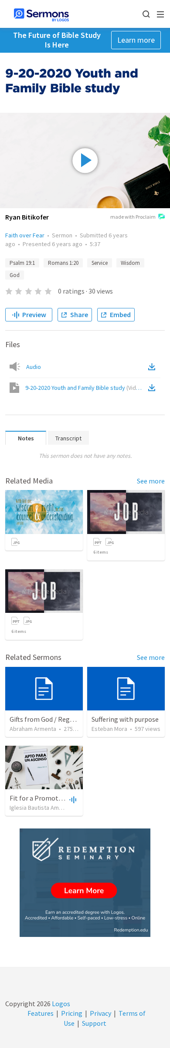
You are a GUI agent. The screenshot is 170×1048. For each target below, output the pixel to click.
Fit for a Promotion (39, 798)
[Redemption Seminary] (85, 882)
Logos (60, 1003)
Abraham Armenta (33, 729)
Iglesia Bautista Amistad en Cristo (53, 807)
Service (100, 263)
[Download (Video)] (153, 387)
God (15, 275)
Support (94, 1023)
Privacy (100, 1013)
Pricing (71, 1013)
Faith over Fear (24, 235)
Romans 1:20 (63, 263)
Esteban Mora (109, 729)
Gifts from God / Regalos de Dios (57, 719)
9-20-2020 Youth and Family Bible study (85, 388)
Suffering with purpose (125, 719)
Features (40, 1013)
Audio (33, 367)
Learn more (136, 40)
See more (151, 481)
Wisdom (130, 263)
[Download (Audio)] (153, 366)
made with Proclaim (133, 216)
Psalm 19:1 (22, 263)
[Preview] (71, 799)
